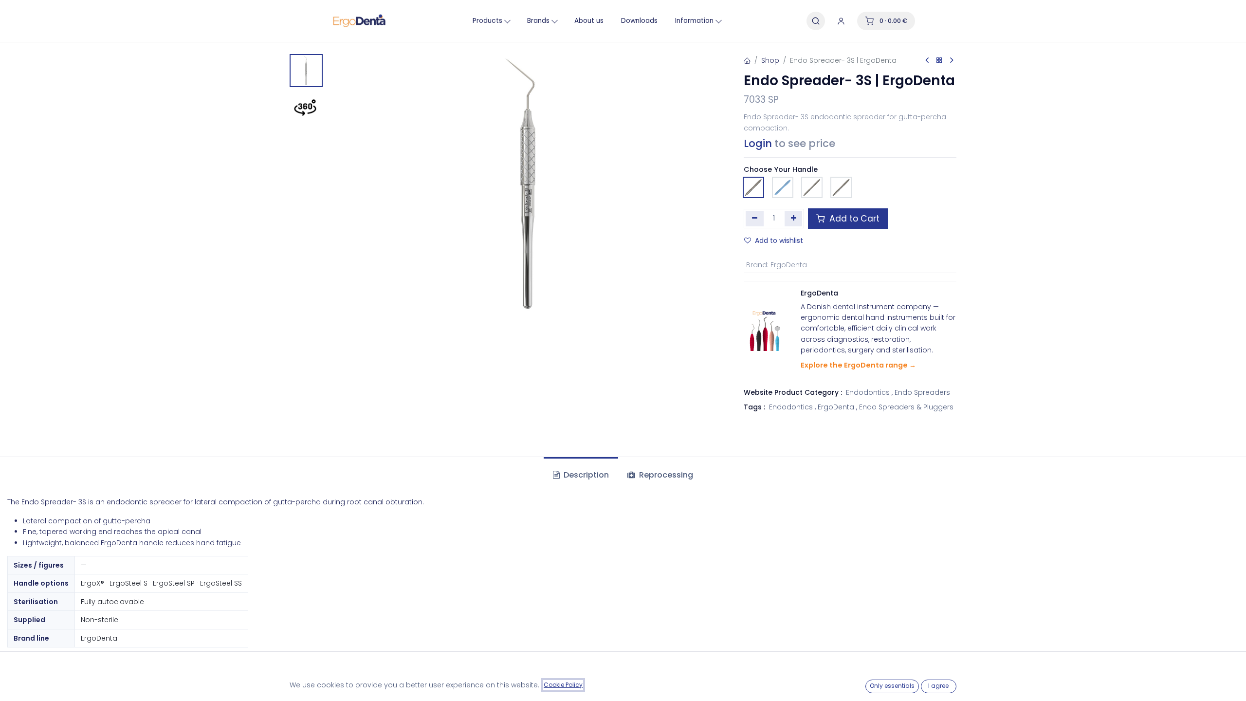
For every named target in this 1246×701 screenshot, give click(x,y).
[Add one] (794, 218)
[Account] (841, 21)
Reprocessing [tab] (665, 474)
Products (487, 20)
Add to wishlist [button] (779, 240)
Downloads (639, 20)
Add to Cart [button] (853, 218)
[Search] (815, 21)
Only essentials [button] (892, 686)
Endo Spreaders (922, 392)
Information (694, 20)
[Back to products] (939, 60)
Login (758, 143)
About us (589, 20)
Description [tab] (585, 474)
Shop (770, 60)
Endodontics (868, 392)
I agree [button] (938, 686)
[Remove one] (755, 218)
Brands (538, 20)
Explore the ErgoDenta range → (858, 365)
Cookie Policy (563, 685)
